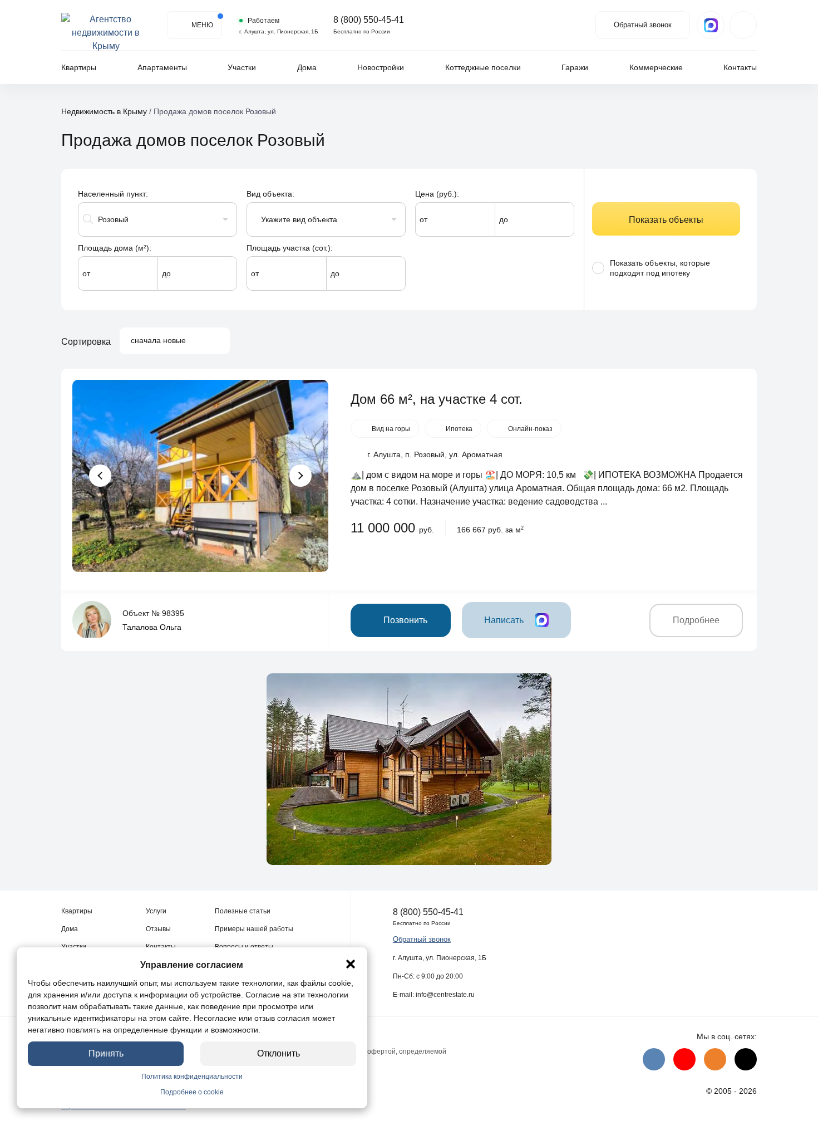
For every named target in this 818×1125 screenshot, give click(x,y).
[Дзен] (746, 1059)
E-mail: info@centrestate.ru (434, 995)
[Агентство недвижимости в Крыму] (105, 25)
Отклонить (278, 1053)
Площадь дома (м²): (114, 247)
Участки (242, 67)
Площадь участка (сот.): (290, 247)
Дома (307, 67)
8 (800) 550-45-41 (368, 20)
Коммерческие (656, 67)
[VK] (654, 1059)
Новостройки (380, 67)
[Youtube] (684, 1059)
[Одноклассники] (715, 1059)
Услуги (156, 911)
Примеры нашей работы (254, 929)
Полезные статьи (242, 911)
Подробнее (696, 620)
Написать (504, 620)
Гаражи (574, 67)
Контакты (740, 67)
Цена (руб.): (437, 193)
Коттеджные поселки (483, 67)
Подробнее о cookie (192, 1092)
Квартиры (78, 67)
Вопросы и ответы (244, 947)
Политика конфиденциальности (192, 1076)
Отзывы (158, 929)
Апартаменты (162, 67)
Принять (106, 1053)
